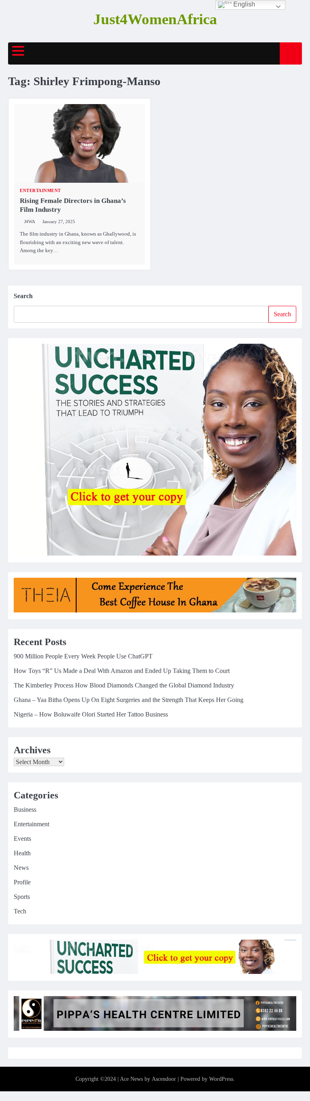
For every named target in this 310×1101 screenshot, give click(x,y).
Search (23, 295)
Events (22, 838)
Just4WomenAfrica (155, 19)
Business (25, 809)
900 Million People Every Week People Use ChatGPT (83, 656)
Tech (20, 911)
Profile (22, 882)
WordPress (221, 1079)
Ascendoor (164, 1079)
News (21, 867)
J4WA (29, 221)
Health (22, 853)
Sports (22, 896)
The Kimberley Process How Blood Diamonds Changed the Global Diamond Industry (124, 685)
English (243, 4)
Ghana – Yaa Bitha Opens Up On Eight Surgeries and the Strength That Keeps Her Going (128, 699)
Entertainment (40, 190)
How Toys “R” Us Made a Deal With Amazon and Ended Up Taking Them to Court (122, 670)
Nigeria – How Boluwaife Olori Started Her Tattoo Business (91, 714)
